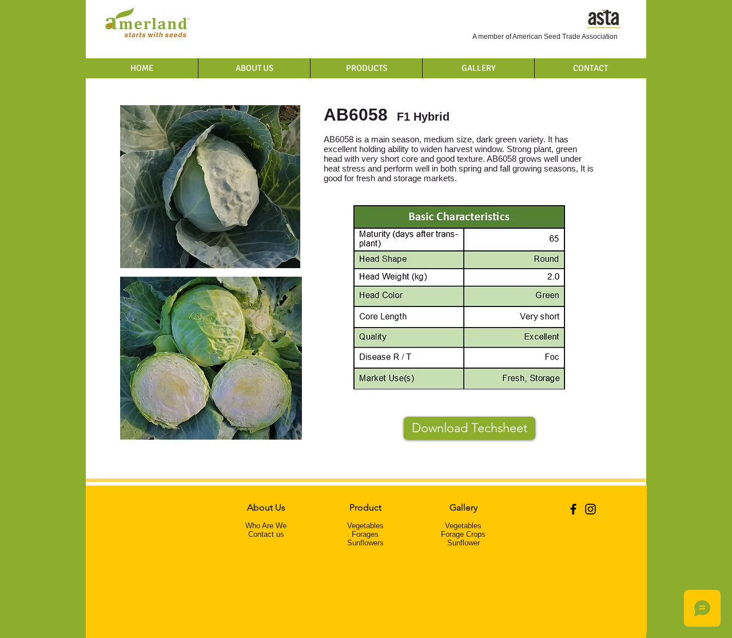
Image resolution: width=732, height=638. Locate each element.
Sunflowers (365, 543)
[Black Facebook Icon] (573, 509)
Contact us (266, 534)
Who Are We (266, 525)
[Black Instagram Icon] (590, 509)
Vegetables (365, 525)
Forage (363, 534)
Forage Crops (463, 534)
